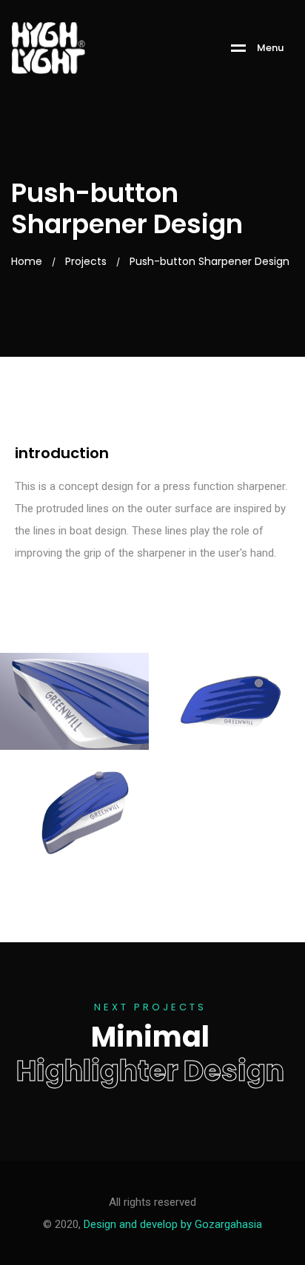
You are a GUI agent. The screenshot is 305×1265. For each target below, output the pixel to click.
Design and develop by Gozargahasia (173, 1224)
